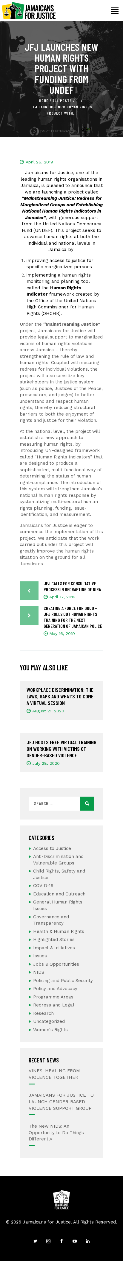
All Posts (62, 100)
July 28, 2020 (46, 763)
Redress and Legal (53, 1005)
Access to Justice (52, 848)
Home (43, 100)
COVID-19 (43, 885)
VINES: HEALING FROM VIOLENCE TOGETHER (54, 1074)
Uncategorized (49, 1021)
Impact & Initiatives (54, 948)
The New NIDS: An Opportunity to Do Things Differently (56, 1132)
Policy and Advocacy (55, 988)
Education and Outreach (59, 894)
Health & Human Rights (58, 931)
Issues (40, 956)
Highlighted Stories (54, 939)
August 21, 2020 (48, 710)
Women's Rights (50, 1029)
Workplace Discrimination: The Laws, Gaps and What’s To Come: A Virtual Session (61, 696)
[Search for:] (61, 803)
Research (43, 1013)
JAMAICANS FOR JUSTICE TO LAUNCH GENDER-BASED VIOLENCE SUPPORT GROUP (61, 1102)
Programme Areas (53, 997)
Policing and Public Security (63, 980)
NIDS (38, 972)
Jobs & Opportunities (56, 964)
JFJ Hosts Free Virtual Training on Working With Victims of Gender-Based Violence (61, 749)
